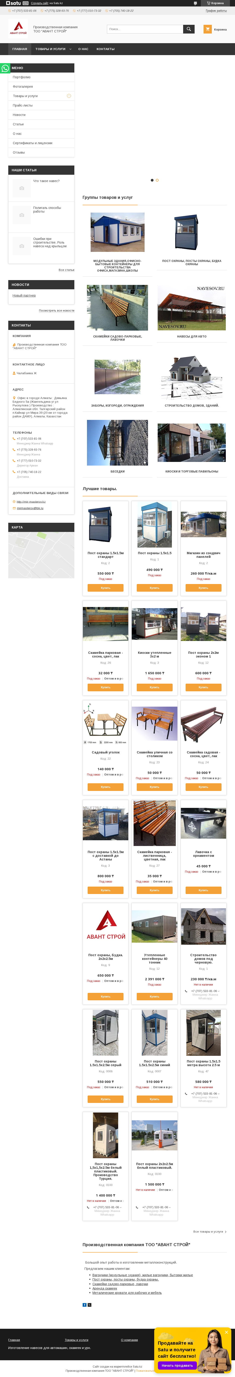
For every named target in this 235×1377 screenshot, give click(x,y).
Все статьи (66, 270)
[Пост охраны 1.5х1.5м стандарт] (105, 524)
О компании (129, 1340)
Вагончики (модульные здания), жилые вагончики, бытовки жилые (142, 1275)
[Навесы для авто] (192, 308)
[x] (89, 1305)
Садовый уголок (106, 752)
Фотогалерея (23, 86)
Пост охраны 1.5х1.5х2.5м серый (105, 1063)
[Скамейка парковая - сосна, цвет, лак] (105, 624)
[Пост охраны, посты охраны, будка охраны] (192, 232)
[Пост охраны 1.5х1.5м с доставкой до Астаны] (105, 823)
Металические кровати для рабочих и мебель (127, 1293)
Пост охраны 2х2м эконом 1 (203, 654)
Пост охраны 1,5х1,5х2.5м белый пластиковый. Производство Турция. (106, 1171)
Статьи (18, 124)
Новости (19, 115)
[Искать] (189, 29)
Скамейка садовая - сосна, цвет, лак (203, 754)
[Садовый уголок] (105, 723)
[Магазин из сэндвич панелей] (203, 524)
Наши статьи (24, 170)
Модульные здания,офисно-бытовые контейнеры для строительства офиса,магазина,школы (117, 265)
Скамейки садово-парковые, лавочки (117, 338)
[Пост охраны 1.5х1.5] (154, 524)
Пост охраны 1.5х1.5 (154, 553)
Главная (19, 49)
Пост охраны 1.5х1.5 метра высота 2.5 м (203, 1063)
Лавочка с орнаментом (203, 853)
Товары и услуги (50, 49)
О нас (83, 49)
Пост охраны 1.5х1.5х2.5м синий (154, 1063)
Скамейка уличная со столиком (155, 754)
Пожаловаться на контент (152, 1370)
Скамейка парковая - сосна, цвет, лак (105, 654)
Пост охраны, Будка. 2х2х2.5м (105, 957)
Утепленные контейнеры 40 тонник (154, 958)
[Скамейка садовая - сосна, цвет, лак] (203, 723)
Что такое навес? (46, 181)
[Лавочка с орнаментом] (203, 823)
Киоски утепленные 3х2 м (154, 654)
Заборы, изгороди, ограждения (117, 405)
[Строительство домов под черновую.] (203, 926)
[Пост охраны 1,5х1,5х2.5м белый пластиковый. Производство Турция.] (105, 1135)
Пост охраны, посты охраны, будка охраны (191, 262)
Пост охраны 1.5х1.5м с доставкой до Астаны (106, 855)
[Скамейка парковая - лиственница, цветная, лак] (154, 823)
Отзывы (19, 152)
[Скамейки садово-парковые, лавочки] (117, 308)
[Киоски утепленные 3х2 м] (154, 624)
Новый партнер (24, 295)
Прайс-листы (23, 105)
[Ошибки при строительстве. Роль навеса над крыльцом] (22, 246)
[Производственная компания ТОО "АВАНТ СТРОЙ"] (18, 37)
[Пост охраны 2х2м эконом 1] (203, 624)
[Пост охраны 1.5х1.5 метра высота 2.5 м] (203, 1032)
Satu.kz (137, 1366)
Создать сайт (39, 3)
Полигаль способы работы (47, 209)
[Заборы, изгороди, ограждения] (117, 377)
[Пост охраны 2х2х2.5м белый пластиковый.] (154, 1135)
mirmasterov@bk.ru (30, 508)
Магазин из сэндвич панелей (203, 555)
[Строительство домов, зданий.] (192, 377)
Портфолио (22, 77)
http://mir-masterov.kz (31, 501)
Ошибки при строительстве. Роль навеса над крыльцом (50, 242)
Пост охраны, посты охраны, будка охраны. (125, 1279)
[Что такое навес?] (22, 188)
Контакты (106, 49)
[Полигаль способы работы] (22, 215)
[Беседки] (117, 443)
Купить (105, 588)
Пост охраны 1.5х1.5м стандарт (106, 555)
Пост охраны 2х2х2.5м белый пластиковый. (154, 1165)
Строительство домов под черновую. (203, 958)
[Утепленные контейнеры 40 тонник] (154, 926)
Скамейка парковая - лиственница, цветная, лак (154, 855)
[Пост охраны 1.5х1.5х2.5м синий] (154, 1032)
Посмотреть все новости (56, 310)
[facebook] (85, 1305)
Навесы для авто (192, 336)
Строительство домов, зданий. (192, 405)
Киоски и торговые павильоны (191, 471)
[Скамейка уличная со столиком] (154, 723)
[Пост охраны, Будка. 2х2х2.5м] (105, 926)
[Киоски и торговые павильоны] (192, 443)
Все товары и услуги (208, 1231)
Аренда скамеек (104, 1288)
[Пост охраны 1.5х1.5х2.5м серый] (105, 1032)
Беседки (118, 471)
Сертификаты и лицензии (32, 143)
